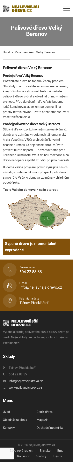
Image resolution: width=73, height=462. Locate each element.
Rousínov (23, 456)
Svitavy (41, 456)
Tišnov (57, 456)
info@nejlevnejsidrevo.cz (26, 381)
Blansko (45, 450)
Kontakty (9, 428)
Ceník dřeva (45, 412)
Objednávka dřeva (15, 420)
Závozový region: (21, 450)
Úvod (6, 52)
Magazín (42, 420)
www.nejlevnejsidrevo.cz (25, 387)
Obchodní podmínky (50, 428)
